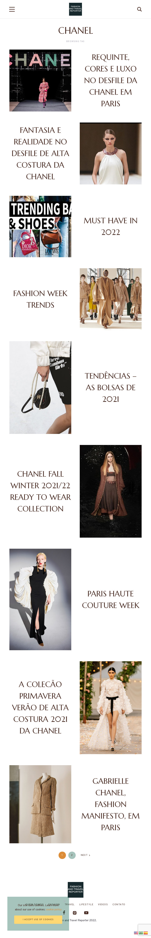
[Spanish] (145, 932)
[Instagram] (75, 913)
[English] (136, 932)
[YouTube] (86, 913)
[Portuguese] (141, 932)
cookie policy (54, 909)
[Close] (64, 901)
